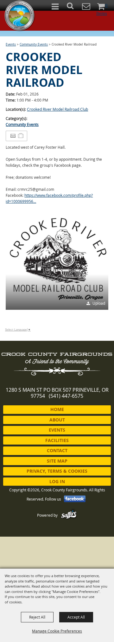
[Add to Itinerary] (21, 135)
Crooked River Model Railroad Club (57, 109)
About (57, 420)
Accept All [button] (76, 617)
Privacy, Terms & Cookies (57, 471)
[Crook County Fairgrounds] (20, 16)
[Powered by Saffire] (68, 515)
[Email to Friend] (13, 136)
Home (57, 409)
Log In (57, 481)
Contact (57, 450)
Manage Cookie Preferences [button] (57, 630)
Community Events (34, 44)
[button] (73, 8)
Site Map (57, 461)
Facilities (57, 440)
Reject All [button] (37, 617)
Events (11, 44)
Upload (98, 303)
